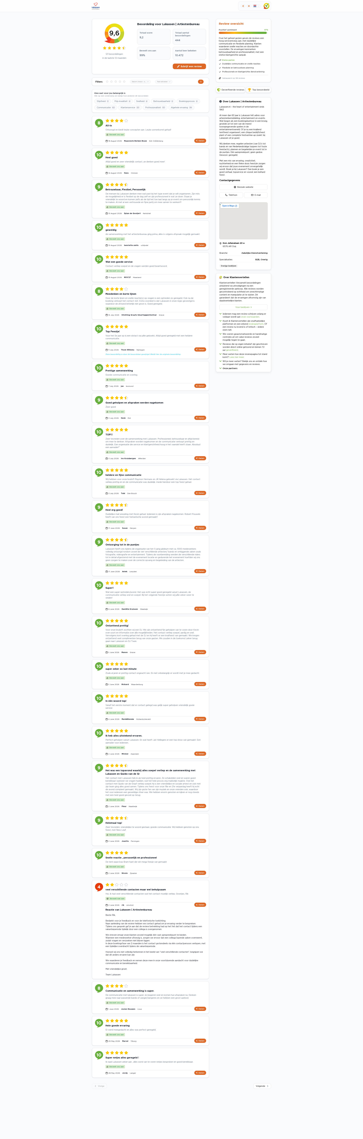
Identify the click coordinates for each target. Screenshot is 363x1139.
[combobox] (140, 81)
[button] (243, 368)
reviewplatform (256, 324)
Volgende (260, 1086)
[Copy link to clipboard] (243, 6)
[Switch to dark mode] (248, 6)
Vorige (101, 1086)
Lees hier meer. (236, 357)
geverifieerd (232, 350)
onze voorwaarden (250, 317)
